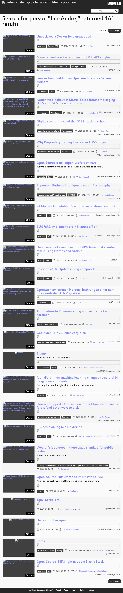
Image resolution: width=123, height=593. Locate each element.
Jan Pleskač (84, 177)
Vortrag (41, 46)
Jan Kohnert (93, 113)
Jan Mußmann (85, 261)
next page (114, 31)
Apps (66, 590)
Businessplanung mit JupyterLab (59, 427)
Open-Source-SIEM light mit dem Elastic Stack (70, 562)
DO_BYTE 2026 (113, 46)
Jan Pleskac (87, 91)
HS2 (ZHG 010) (78, 67)
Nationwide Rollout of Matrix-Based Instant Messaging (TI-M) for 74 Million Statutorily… (76, 102)
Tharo (78, 509)
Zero (52, 91)
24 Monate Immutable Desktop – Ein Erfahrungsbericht (76, 206)
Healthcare (43, 113)
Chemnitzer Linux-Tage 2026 (107, 575)
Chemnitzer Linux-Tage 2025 (107, 215)
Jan (63, 509)
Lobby (59, 551)
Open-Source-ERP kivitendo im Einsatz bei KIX (70, 477)
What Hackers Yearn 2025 (108, 135)
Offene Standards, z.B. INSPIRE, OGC (53, 67)
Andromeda (67, 131)
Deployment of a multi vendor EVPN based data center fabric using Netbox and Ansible (76, 249)
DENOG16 (115, 260)
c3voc (91, 590)
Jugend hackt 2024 (112, 509)
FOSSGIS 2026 (114, 70)
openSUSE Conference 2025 (108, 177)
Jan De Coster (104, 417)
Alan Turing (55, 113)
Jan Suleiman (45, 71)
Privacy (83, 590)
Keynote (41, 177)
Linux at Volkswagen (51, 521)
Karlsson (68, 509)
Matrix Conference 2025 (109, 112)
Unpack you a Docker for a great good (64, 37)
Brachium (66, 417)
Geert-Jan (104, 131)
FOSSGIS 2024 (114, 342)
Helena (93, 551)
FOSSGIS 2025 (114, 199)
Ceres (41, 541)
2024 (40, 261)
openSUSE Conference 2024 (108, 529)
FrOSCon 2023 (114, 469)
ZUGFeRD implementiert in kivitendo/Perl (67, 227)
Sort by (101, 31)
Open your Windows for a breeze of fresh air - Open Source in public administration (73, 466)
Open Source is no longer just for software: (67, 163)
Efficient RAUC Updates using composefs (66, 269)
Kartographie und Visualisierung (51, 195)
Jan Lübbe (83, 279)
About (58, 590)
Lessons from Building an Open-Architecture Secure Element (74, 80)
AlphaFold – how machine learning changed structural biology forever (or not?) (78, 379)
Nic (112, 551)
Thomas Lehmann (86, 571)
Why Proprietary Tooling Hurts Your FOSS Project (72, 142)
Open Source (43, 368)
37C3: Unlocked (113, 395)
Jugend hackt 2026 (112, 554)
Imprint (74, 590)
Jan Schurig (103, 571)
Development (43, 303)
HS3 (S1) (71, 195)
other (40, 491)
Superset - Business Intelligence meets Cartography (73, 186)
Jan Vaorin (90, 46)
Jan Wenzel (84, 216)
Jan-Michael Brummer (93, 368)
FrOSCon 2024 (114, 302)
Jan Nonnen (82, 303)
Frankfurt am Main (46, 551)
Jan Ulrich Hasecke (86, 437)
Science (41, 396)
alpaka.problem (48, 500)
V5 (49, 236)
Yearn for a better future (48, 131)
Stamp (41, 354)
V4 (49, 216)
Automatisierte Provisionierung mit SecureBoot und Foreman (74, 313)
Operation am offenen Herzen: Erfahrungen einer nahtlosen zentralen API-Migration (76, 291)
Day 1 (47, 261)
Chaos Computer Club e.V (42, 590)
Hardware (42, 91)
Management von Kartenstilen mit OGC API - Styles (73, 57)
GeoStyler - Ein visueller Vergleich (61, 333)
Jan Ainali (103, 152)
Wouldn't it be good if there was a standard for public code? (75, 449)
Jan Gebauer (78, 396)
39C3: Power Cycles (112, 91)
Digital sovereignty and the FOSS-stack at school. (72, 122)
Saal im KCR (53, 46)
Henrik (100, 551)
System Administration (47, 325)
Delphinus (66, 152)
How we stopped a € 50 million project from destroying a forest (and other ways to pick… (77, 406)
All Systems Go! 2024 (111, 278)
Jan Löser (89, 325)
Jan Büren (82, 236)
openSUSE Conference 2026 (108, 371)
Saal (50, 177)
